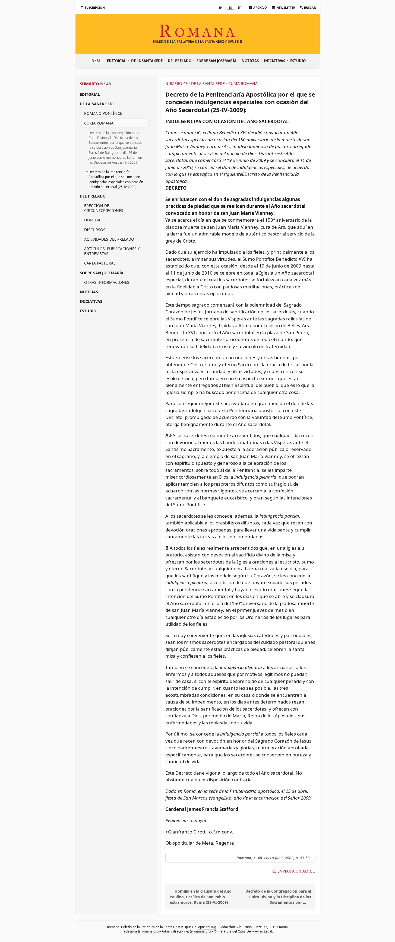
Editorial (116, 60)
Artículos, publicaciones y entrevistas (112, 251)
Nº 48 (105, 83)
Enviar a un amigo (296, 871)
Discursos (94, 229)
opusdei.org (207, 927)
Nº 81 (95, 60)
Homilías (93, 219)
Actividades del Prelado (109, 239)
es (230, 7)
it (239, 7)
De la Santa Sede (147, 60)
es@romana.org (198, 931)
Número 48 (176, 83)
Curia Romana (98, 123)
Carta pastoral (99, 263)
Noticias (250, 60)
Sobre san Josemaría (216, 60)
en (221, 7)
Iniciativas (274, 60)
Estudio (298, 60)
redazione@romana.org (140, 931)
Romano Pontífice (103, 113)
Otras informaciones (106, 282)
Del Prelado (179, 60)
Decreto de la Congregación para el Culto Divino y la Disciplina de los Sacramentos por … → (278, 897)
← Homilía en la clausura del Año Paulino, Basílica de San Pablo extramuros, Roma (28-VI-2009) (201, 897)
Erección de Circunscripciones (103, 208)
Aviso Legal (263, 931)
